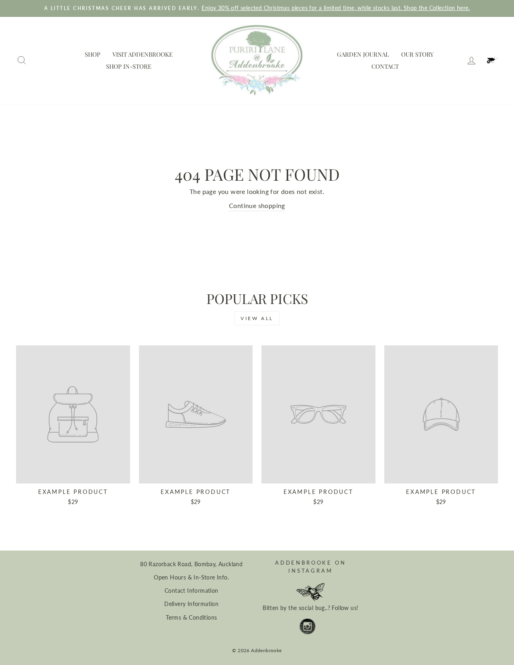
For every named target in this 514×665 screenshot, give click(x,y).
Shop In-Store (128, 66)
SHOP (92, 54)
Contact (385, 66)
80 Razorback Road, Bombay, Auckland (191, 564)
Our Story (417, 54)
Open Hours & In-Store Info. (191, 577)
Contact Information (191, 590)
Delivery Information (191, 604)
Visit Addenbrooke (142, 54)
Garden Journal (363, 54)
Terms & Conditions (191, 617)
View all (257, 318)
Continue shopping (257, 205)
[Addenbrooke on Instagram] (308, 626)
